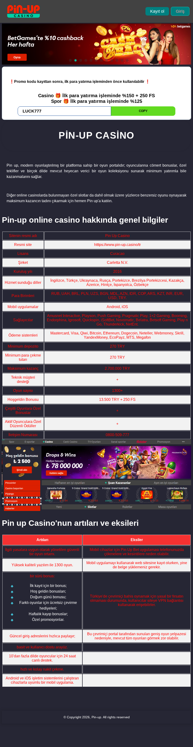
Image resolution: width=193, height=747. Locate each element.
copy (143, 111)
